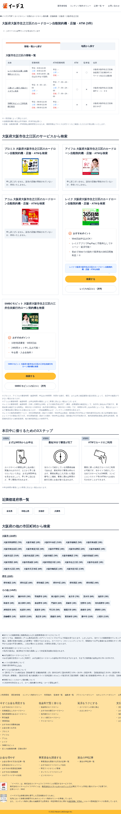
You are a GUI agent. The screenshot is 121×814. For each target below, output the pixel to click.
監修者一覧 (58, 695)
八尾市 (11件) (103, 616)
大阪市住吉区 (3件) (95, 562)
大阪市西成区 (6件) (30, 562)
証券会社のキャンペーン (12, 765)
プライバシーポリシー (85, 695)
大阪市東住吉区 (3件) (13, 549)
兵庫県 (57, 511)
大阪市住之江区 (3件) (74, 562)
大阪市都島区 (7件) (70, 556)
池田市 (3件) (103, 596)
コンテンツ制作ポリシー (80, 6)
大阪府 (61, 16)
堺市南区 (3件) (43, 583)
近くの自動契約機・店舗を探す (14, 749)
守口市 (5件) (54, 610)
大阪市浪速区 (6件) (90, 556)
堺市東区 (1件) (10, 583)
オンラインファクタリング (51, 772)
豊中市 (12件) (87, 616)
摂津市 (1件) (100, 610)
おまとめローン (86, 711)
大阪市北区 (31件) (11, 556)
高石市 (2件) (41, 616)
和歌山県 (25, 511)
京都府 (41, 511)
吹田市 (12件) (26, 616)
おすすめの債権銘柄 (10, 772)
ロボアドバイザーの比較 (12, 775)
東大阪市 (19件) (58, 596)
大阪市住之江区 (72, 16)
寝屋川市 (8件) (70, 610)
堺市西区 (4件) (76, 583)
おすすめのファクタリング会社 (53, 765)
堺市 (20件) (7, 576)
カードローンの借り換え (89, 707)
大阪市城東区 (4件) (97, 549)
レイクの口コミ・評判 (91, 289)
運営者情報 (62, 6)
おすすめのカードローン (12, 707)
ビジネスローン (47, 775)
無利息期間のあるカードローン (14, 714)
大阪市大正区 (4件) (12, 569)
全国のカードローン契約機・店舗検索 (42, 16)
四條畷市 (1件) (10, 616)
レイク (4, 742)
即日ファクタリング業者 (50, 768)
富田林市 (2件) (71, 616)
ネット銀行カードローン (50, 718)
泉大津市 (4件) (24, 603)
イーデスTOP (7, 16)
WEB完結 (6, 721)
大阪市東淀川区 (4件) (35, 549)
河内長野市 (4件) (102, 603)
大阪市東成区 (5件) (94, 542)
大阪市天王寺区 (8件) (33, 569)
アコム (4, 738)
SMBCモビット (8, 745)
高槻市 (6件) (55, 616)
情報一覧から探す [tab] (33, 46)
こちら (19, 665)
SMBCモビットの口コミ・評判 (30, 386)
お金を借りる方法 (9, 728)
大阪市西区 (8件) (11, 562)
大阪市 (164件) (9, 536)
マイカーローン (47, 721)
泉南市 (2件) (85, 610)
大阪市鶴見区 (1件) (54, 569)
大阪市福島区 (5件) (74, 542)
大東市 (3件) (9, 596)
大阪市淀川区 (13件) (75, 569)
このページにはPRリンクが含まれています (23, 31)
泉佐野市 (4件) (41, 603)
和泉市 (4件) (9, 603)
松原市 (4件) (25, 610)
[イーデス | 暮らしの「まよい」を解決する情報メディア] (13, 7)
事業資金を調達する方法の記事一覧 (55, 761)
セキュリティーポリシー (106, 695)
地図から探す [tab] (87, 46)
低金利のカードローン (50, 707)
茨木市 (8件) (88, 596)
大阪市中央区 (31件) (53, 542)
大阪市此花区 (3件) (31, 556)
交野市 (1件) (85, 603)
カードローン (19, 16)
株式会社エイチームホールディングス (57, 786)
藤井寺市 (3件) (24, 596)
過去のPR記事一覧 (87, 761)
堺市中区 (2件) (59, 583)
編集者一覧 (69, 695)
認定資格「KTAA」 (76, 801)
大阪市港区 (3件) (50, 556)
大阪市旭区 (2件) (33, 542)
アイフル (5, 735)
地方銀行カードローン (50, 714)
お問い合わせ (114, 6)
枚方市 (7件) (74, 596)
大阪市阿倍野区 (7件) (13, 542)
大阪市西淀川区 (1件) (51, 562)
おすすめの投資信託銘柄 (12, 768)
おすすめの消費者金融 (11, 724)
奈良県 (9, 511)
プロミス (5, 731)
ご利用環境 (4, 695)
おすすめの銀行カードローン (52, 711)
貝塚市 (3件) (71, 603)
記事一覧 (98, 6)
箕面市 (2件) (40, 610)
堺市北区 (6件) (26, 583)
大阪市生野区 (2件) (76, 549)
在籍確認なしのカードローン (13, 711)
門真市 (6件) (56, 603)
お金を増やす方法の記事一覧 (13, 761)
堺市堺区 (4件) (92, 583)
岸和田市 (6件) (10, 610)
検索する (90, 279)
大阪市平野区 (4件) (56, 549)
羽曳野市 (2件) (41, 596)
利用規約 (47, 695)
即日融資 (5, 718)
